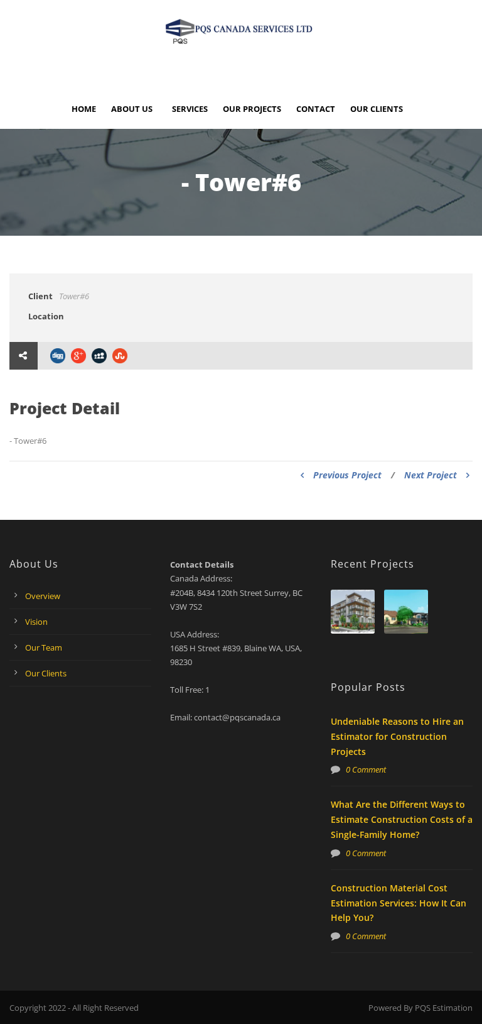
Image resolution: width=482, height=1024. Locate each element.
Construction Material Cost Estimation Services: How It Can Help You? (398, 903)
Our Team (43, 647)
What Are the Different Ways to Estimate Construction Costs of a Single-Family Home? (402, 819)
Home (84, 109)
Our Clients (376, 109)
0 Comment (366, 769)
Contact (315, 109)
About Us (132, 109)
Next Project (430, 475)
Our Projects (252, 109)
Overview (42, 596)
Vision (36, 621)
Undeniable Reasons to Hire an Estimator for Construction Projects (397, 736)
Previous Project (347, 475)
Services (190, 109)
